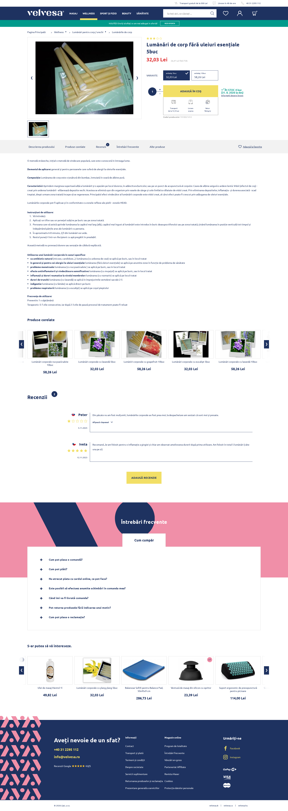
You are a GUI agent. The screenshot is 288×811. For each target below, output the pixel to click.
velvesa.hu (243, 805)
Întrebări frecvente (128, 146)
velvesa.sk (213, 805)
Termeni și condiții (135, 759)
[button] (21, 344)
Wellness (59, 32)
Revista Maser (171, 773)
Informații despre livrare (232, 95)
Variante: (152, 75)
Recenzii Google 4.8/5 (72, 765)
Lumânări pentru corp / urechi (87, 32)
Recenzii (101, 145)
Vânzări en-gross (173, 759)
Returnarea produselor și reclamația (144, 780)
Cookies (168, 780)
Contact (129, 745)
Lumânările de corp (122, 32)
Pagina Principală (36, 32)
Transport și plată (134, 752)
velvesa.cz (228, 805)
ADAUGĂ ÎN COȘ (190, 91)
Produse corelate (75, 146)
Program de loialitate (175, 745)
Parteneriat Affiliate (175, 766)
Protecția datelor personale (179, 787)
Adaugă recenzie (144, 477)
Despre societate (134, 766)
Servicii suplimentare (136, 773)
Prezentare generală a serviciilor (142, 787)
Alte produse (157, 146)
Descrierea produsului (41, 146)
